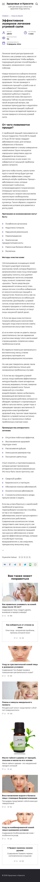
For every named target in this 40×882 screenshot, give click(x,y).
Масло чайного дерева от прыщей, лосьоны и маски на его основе (19, 759)
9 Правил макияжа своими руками (20, 849)
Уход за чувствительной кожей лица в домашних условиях (20, 665)
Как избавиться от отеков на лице (20, 626)
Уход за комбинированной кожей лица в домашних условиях (18, 828)
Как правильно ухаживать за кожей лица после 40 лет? (19, 605)
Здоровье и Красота (20, 3)
